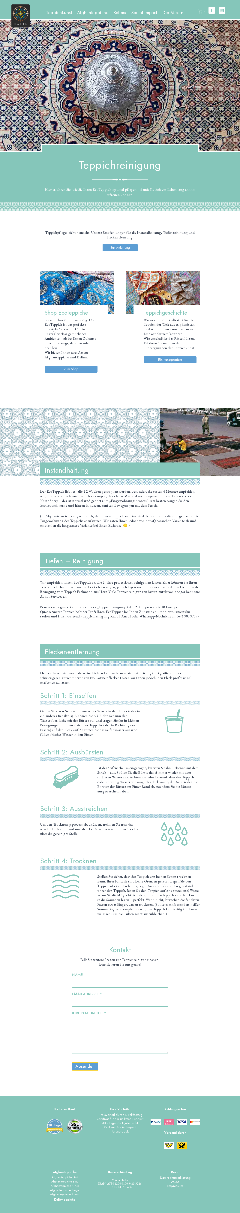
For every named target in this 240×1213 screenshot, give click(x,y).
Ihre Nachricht (89, 1013)
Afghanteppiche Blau (64, 1181)
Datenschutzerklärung (175, 1177)
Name (77, 974)
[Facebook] (211, 10)
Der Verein (172, 12)
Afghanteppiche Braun (64, 1194)
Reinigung (115, 32)
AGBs (175, 1181)
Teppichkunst (59, 12)
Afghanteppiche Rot (65, 1177)
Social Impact (144, 12)
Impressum (175, 1186)
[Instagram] (222, 10)
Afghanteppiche (92, 12)
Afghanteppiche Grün (65, 1186)
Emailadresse (87, 993)
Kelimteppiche (64, 1199)
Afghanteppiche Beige (65, 1190)
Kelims (120, 12)
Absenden (85, 1066)
